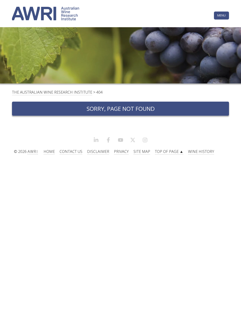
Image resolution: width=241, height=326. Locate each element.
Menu (221, 15)
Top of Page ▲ (169, 151)
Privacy (121, 151)
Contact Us (71, 151)
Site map (141, 151)
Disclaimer (98, 151)
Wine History (201, 151)
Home (49, 151)
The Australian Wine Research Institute (52, 92)
